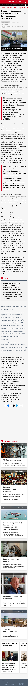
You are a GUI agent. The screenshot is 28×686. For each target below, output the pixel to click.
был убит (8, 223)
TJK (11, 5)
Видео (20, 7)
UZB (19, 5)
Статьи (13, 7)
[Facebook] (19, 405)
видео (3, 359)
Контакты (4, 680)
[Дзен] (14, 405)
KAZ (3, 5)
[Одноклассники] (11, 405)
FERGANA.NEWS (14, 2)
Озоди (22, 78)
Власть (18, 22)
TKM (15, 5)
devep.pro (21, 684)
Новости (5, 7)
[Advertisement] (14, 424)
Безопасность (4, 24)
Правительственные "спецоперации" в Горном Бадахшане (12, 27)
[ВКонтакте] (8, 405)
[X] (5, 405)
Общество (13, 22)
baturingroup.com (8, 684)
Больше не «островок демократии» (9, 644)
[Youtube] (22, 405)
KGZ (7, 5)
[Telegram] (17, 405)
